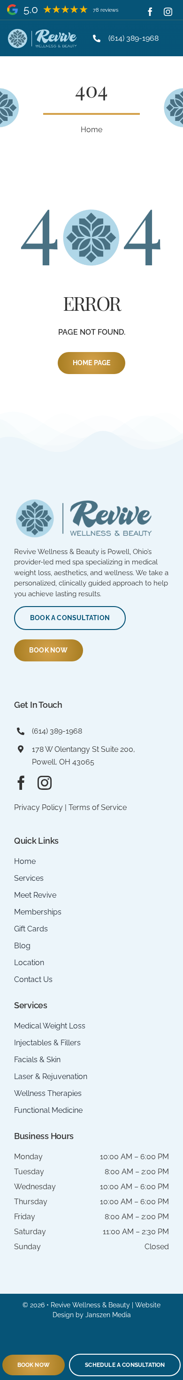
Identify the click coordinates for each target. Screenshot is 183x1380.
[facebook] (150, 12)
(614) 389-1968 (133, 38)
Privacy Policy (38, 807)
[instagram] (168, 12)
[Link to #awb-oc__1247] (170, 38)
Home (91, 129)
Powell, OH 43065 (63, 762)
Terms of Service (98, 807)
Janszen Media (108, 1315)
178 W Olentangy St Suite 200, (83, 749)
